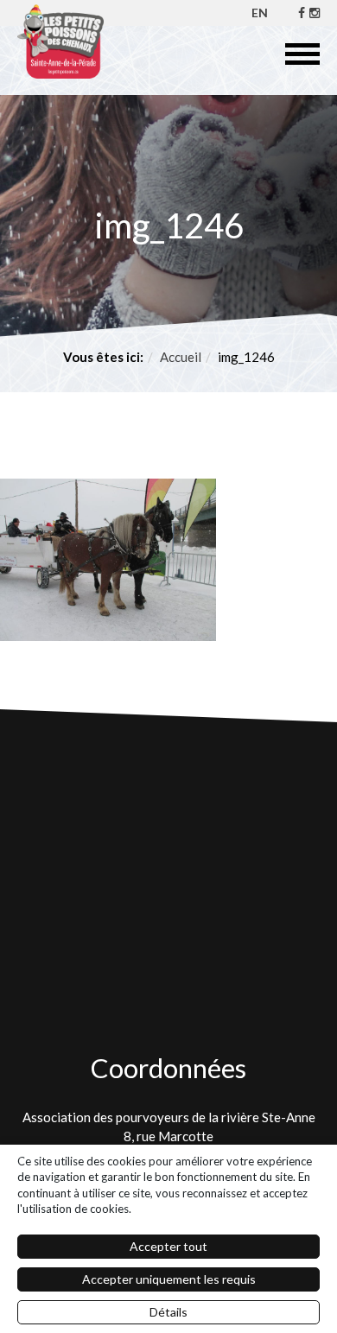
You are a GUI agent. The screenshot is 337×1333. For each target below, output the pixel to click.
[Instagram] (314, 12)
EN (259, 12)
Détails (168, 1311)
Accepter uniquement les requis (169, 1279)
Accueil (180, 357)
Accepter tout (168, 1246)
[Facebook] (301, 12)
